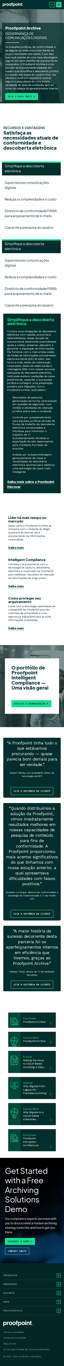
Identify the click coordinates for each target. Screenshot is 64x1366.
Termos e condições (13, 1332)
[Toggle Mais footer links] (59, 1302)
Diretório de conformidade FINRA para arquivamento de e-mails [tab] (31, 213)
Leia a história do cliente (32, 791)
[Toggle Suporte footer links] (59, 1293)
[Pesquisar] (52, 4)
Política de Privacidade (14, 1338)
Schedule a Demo (18, 1241)
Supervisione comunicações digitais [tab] (27, 185)
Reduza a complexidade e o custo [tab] (30, 199)
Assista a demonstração (29, 703)
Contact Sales (17, 1251)
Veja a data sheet (20, 96)
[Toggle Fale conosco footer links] (59, 1310)
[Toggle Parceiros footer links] (59, 1284)
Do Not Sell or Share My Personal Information (26, 1349)
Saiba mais (16, 547)
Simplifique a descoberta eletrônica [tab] (24, 168)
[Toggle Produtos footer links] (59, 1275)
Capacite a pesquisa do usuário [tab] (29, 227)
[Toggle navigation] (58, 4)
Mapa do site (9, 1343)
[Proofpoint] (13, 4)
